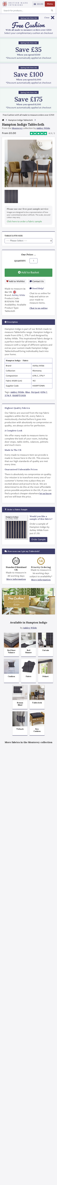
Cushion (11, 676)
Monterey (17, 128)
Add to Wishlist (16, 281)
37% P (8, 395)
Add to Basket (30, 272)
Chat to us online (39, 308)
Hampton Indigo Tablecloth (20, 120)
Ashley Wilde (43, 128)
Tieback (20, 729)
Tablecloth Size (14, 235)
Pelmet (45, 676)
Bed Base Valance (11, 651)
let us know (46, 493)
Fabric (28, 676)
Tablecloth (37, 703)
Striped (35, 392)
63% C (43, 392)
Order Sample (38, 539)
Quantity (20, 260)
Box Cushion (37, 730)
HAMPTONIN (19, 395)
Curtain (45, 650)
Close (46, 17)
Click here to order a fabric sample (24, 221)
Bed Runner (28, 651)
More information (16, 579)
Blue (27, 392)
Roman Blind (20, 704)
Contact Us (38, 281)
